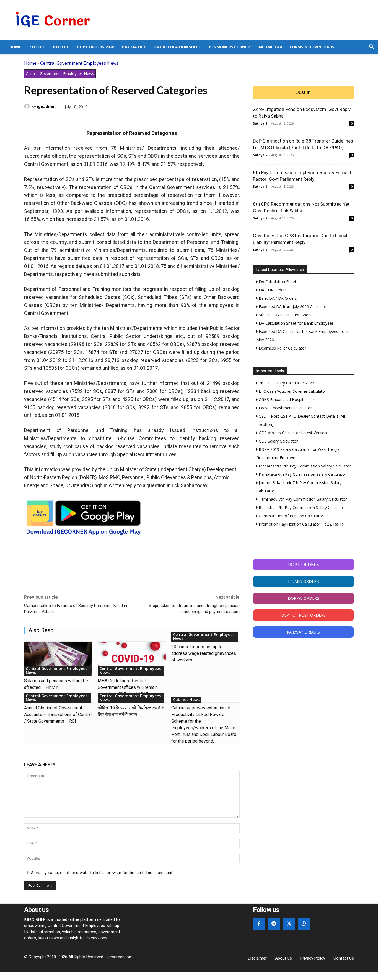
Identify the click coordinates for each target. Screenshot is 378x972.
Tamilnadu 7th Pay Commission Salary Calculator (302, 499)
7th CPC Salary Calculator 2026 (286, 383)
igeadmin (46, 106)
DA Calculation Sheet (177, 47)
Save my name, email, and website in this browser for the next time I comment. (102, 872)
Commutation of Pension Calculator (290, 515)
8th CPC (61, 47)
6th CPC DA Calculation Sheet (285, 314)
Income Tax (270, 47)
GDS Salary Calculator (278, 441)
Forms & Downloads (312, 47)
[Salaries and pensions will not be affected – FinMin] (58, 659)
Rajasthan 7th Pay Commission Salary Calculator (302, 507)
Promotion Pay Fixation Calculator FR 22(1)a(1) (300, 524)
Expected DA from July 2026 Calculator (293, 306)
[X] (42, 119)
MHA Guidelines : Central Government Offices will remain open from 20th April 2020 (128, 687)
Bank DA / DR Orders (277, 298)
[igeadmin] (27, 106)
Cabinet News (186, 699)
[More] (93, 119)
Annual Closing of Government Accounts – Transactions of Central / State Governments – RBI (58, 714)
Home (15, 47)
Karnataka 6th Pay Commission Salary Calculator (302, 474)
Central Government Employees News (79, 63)
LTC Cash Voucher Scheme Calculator (292, 391)
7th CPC (37, 47)
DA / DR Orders (272, 290)
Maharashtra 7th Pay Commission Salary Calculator (304, 466)
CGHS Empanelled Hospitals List (287, 399)
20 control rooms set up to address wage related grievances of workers (203, 653)
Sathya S (260, 123)
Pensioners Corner (229, 47)
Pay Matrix (134, 47)
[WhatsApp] (55, 119)
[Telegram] (67, 119)
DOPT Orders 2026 (95, 47)
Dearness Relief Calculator (282, 348)
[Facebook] (29, 119)
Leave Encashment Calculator (285, 407)
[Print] (80, 119)
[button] (371, 47)
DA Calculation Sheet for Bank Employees (296, 323)
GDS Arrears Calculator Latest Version (292, 432)
